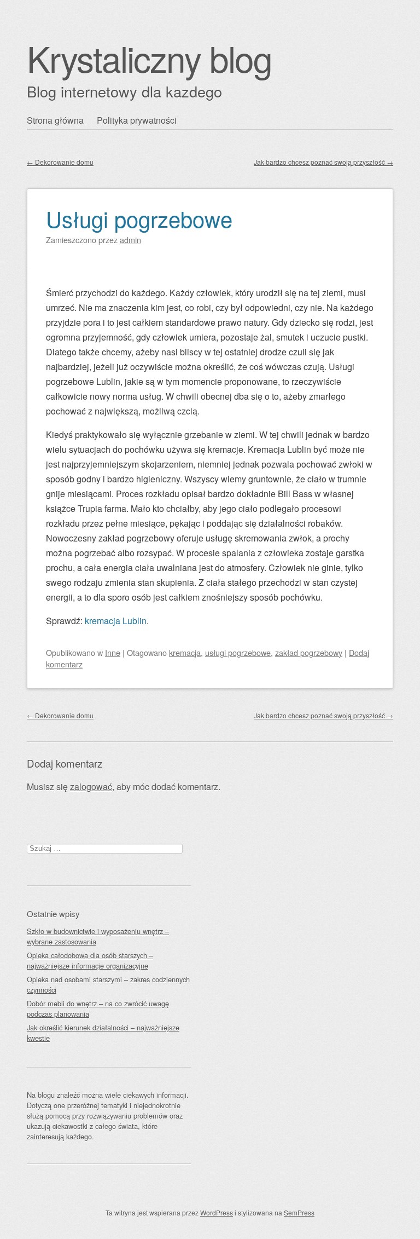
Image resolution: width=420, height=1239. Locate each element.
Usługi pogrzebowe (139, 218)
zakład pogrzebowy (308, 652)
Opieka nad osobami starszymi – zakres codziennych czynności (108, 984)
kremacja (185, 652)
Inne (112, 652)
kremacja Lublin (116, 620)
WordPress (216, 1212)
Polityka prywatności (137, 120)
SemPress (299, 1212)
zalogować (91, 786)
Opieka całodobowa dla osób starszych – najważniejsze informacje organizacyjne (90, 960)
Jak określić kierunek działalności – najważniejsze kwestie (103, 1032)
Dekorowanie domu (60, 161)
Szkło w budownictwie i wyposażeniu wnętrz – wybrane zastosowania (98, 936)
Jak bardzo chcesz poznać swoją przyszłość (323, 161)
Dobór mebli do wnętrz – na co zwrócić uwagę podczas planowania (98, 1008)
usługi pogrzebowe (238, 652)
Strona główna (55, 120)
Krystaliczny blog (149, 58)
